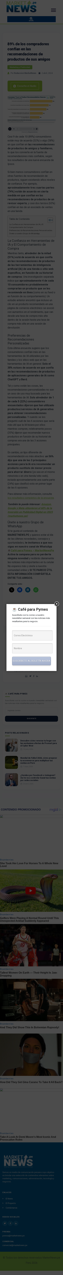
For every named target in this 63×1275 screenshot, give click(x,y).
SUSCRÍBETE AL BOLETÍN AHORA (31, 661)
